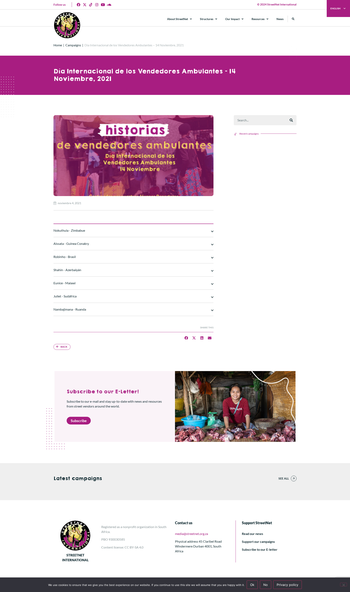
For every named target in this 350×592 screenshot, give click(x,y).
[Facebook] (78, 4)
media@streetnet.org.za (191, 534)
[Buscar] (291, 120)
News (280, 19)
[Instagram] (96, 4)
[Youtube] (103, 4)
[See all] (294, 478)
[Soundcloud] (109, 4)
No (265, 585)
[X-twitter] (84, 4)
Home (57, 45)
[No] (343, 584)
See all (284, 478)
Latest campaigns (77, 478)
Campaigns (73, 45)
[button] (293, 19)
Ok (252, 585)
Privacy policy (287, 585)
